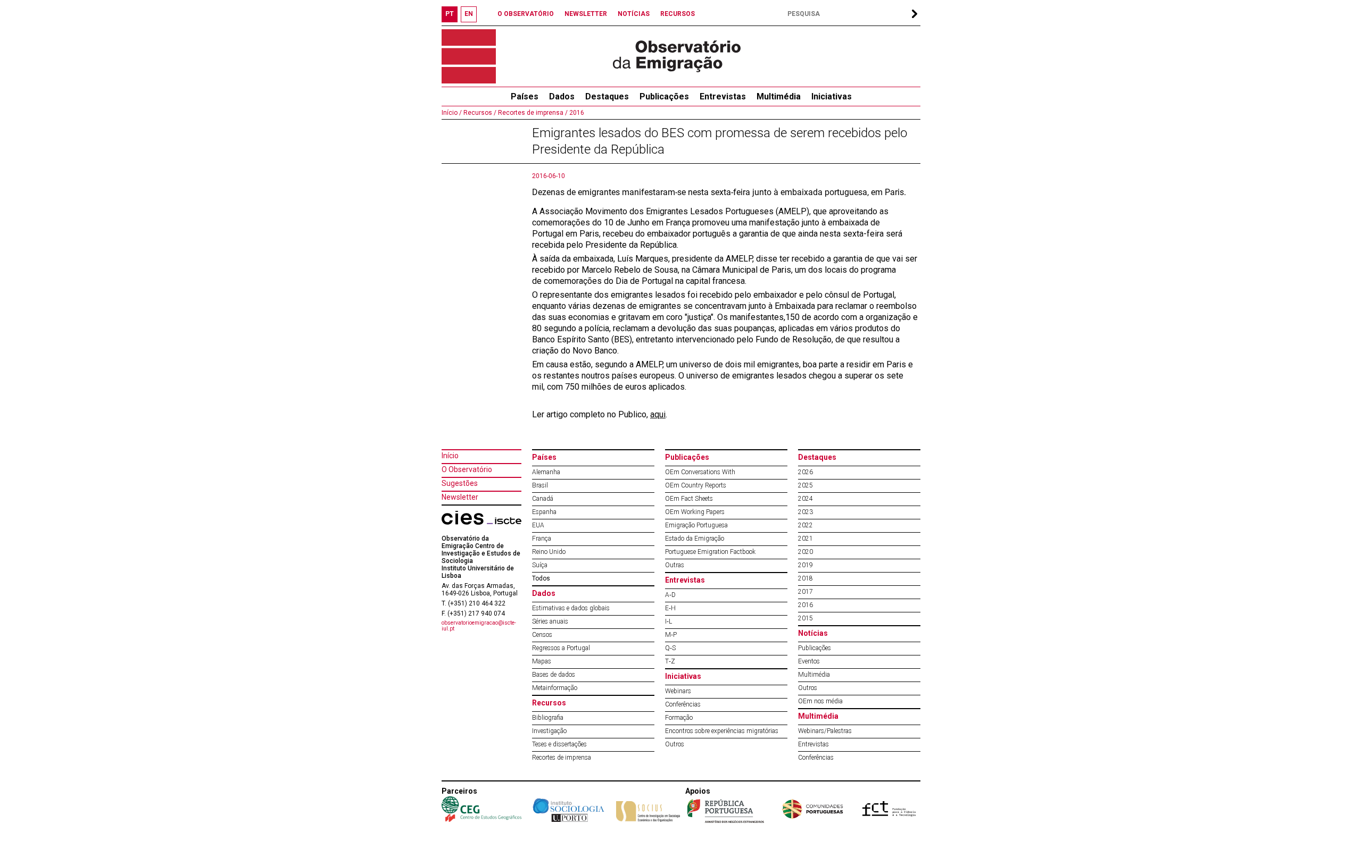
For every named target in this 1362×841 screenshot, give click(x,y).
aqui (658, 414)
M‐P (671, 634)
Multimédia (779, 96)
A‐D (670, 595)
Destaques (607, 96)
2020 (805, 552)
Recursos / (479, 112)
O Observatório (467, 469)
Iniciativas (831, 96)
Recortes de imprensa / (532, 112)
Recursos (549, 703)
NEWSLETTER (585, 14)
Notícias (813, 633)
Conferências (683, 704)
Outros (674, 744)
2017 (805, 591)
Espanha (544, 512)
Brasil (540, 485)
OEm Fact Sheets (689, 498)
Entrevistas (723, 96)
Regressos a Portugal (561, 648)
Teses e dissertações (559, 744)
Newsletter (460, 497)
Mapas (541, 661)
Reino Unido (549, 552)
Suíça (539, 565)
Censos (542, 634)
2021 (805, 538)
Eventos (809, 661)
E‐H (670, 608)
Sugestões (460, 483)
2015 (805, 618)
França (541, 538)
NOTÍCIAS (634, 14)
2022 (805, 525)
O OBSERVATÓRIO (525, 14)
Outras (674, 565)
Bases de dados (553, 674)
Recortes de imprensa (561, 757)
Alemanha (546, 472)
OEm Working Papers (695, 512)
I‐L (668, 621)
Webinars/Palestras (825, 731)
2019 (805, 565)
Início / (452, 112)
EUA (538, 525)
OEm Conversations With (700, 472)
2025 (805, 485)
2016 (576, 112)
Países (544, 457)
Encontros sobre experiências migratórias (721, 731)
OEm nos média (820, 701)
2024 (805, 498)
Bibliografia (547, 717)
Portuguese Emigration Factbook (710, 552)
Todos (541, 578)
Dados (562, 96)
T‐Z (670, 661)
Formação (679, 717)
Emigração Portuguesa (696, 525)
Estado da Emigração (694, 538)
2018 (805, 578)
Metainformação (554, 688)
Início (450, 455)
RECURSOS (677, 14)
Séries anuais (550, 621)
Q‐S (670, 648)
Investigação (549, 731)
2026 (805, 472)
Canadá (542, 498)
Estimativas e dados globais (571, 608)
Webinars (678, 691)
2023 (805, 512)
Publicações (664, 96)
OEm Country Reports (695, 485)
